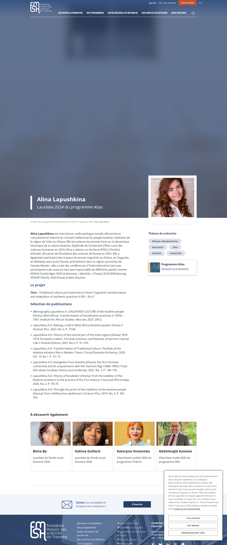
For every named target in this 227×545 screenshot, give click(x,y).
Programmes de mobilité (65, 221)
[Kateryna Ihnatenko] (134, 446)
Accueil (33, 221)
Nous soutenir (178, 12)
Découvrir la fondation (70, 12)
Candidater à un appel (131, 527)
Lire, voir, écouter (167, 2)
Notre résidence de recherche (123, 12)
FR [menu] (200, 2)
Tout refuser (193, 525)
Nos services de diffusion (154, 12)
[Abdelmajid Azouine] (177, 446)
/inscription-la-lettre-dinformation (137, 504)
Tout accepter (193, 518)
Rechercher (193, 13)
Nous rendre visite (129, 523)
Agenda (152, 2)
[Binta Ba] (51, 446)
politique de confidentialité (187, 508)
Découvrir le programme (175, 268)
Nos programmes (95, 12)
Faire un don (187, 2)
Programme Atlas (85, 221)
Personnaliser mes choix (193, 533)
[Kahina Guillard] (93, 446)
